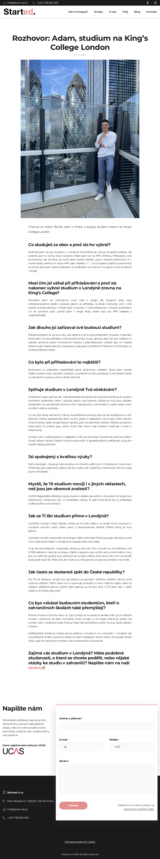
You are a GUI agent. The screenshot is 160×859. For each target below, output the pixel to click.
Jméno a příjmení (71, 718)
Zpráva (64, 760)
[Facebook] (148, 3)
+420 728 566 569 (18, 817)
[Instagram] (155, 3)
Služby (98, 11)
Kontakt (151, 11)
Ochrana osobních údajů (80, 841)
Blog (137, 11)
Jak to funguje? (78, 11)
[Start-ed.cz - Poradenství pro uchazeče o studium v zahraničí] (19, 11)
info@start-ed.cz (17, 809)
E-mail (64, 739)
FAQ (125, 11)
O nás (112, 11)
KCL (88, 263)
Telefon (114, 739)
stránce (35, 667)
